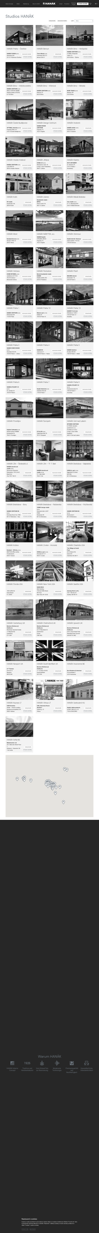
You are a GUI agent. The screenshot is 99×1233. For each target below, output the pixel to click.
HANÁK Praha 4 (43, 345)
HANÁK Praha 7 (43, 382)
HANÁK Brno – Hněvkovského (19, 86)
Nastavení (33, 1229)
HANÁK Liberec (43, 197)
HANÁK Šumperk (44, 421)
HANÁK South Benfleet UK (47, 664)
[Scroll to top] (95, 1229)
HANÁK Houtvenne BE (76, 664)
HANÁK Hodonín (73, 123)
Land (72, 21)
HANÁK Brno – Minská (76, 86)
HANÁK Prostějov (14, 421)
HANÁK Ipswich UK (75, 623)
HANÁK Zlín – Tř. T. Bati (46, 464)
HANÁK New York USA (46, 584)
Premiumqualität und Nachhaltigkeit (72, 1070)
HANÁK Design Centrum (46, 123)
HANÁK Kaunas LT (14, 703)
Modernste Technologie (56, 1069)
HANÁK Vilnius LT (44, 703)
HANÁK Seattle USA (75, 584)
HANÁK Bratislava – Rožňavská (79, 504)
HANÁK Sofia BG (13, 740)
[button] (47, 786)
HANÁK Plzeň (72, 271)
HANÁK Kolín (12, 197)
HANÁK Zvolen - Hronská (47, 545)
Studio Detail (27, 57)
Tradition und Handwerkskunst (27, 1069)
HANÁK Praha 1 (13, 308)
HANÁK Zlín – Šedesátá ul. (17, 464)
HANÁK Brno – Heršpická (77, 49)
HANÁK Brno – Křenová (46, 86)
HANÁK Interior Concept (12, 1069)
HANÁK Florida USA (15, 584)
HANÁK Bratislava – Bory (17, 504)
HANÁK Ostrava (13, 271)
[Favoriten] (90, 4)
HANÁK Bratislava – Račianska (49, 504)
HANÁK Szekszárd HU (76, 703)
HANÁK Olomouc (74, 234)
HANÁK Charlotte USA (76, 545)
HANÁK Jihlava (43, 160)
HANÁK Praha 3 (13, 345)
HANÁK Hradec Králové (16, 160)
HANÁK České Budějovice (17, 123)
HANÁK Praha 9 (73, 382)
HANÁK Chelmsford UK (46, 623)
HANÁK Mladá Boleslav (76, 197)
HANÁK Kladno (73, 160)
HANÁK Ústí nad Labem (76, 421)
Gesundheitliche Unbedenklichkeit (86, 1069)
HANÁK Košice (13, 545)
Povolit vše (25, 1229)
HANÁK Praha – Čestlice (16, 49)
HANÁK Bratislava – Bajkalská (79, 464)
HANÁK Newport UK (15, 664)
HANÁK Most (12, 234)
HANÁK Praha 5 (73, 345)
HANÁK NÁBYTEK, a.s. (46, 234)
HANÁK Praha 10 (43, 308)
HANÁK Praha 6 (13, 382)
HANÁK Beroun (43, 49)
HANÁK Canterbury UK (16, 623)
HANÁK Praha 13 (74, 308)
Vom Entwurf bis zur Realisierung (42, 1069)
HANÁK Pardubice (44, 271)
